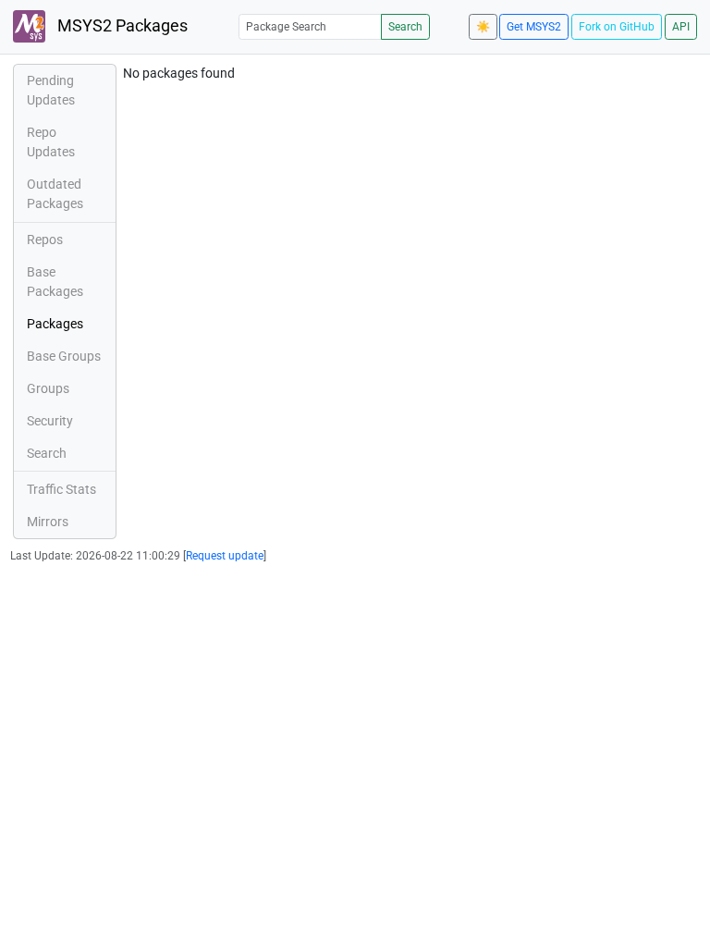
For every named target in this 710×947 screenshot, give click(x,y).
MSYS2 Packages (121, 26)
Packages (55, 323)
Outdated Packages (55, 194)
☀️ (483, 26)
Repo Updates (51, 142)
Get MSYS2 (534, 26)
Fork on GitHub (617, 26)
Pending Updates (51, 90)
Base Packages (55, 281)
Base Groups (64, 356)
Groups (48, 388)
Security (50, 420)
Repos (45, 239)
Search (405, 26)
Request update (224, 555)
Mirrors (47, 521)
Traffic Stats (61, 489)
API (681, 26)
